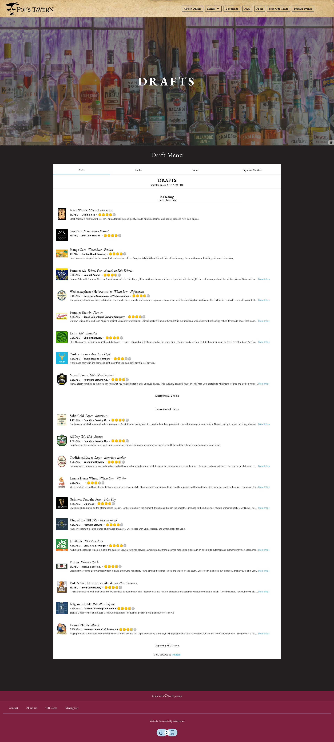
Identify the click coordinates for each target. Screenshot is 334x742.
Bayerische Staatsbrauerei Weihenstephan (106, 296)
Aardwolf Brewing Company (99, 608)
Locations (232, 8)
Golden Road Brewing (93, 254)
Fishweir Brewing (93, 525)
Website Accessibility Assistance (167, 721)
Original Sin (88, 214)
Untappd (176, 654)
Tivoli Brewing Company (97, 358)
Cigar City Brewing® (95, 545)
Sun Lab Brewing (91, 235)
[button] (213, 8)
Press (259, 8)
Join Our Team (278, 8)
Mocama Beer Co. (91, 566)
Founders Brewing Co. (96, 379)
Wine (195, 170)
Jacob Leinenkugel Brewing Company (104, 317)
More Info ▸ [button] (264, 279)
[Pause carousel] (331, 142)
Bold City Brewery (91, 587)
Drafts (81, 170)
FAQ (247, 8)
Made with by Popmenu (92, 695)
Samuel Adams (92, 275)
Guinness (89, 504)
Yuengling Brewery (94, 462)
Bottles (138, 170)
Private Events (303, 8)
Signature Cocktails (252, 170)
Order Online (192, 8)
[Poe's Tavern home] (29, 9)
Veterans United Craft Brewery (100, 629)
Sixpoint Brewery (93, 338)
